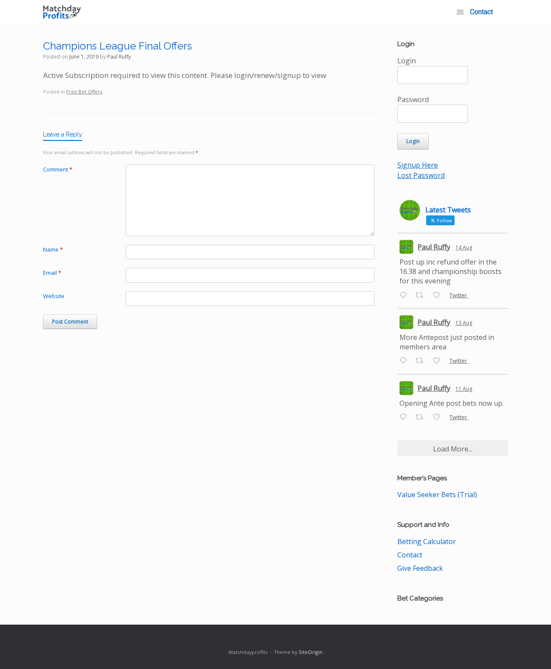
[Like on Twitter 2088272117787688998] (439, 295)
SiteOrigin (310, 652)
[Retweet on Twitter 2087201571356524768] (421, 417)
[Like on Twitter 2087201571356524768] (439, 417)
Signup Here (417, 165)
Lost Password (421, 175)
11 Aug (463, 388)
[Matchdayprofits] (62, 12)
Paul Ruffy (119, 56)
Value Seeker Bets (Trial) (437, 494)
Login (406, 60)
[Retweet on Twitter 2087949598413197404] (421, 361)
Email (52, 273)
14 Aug (463, 247)
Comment (57, 169)
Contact (481, 12)
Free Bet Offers (84, 91)
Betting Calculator (426, 541)
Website (54, 296)
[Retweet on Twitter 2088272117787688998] (421, 295)
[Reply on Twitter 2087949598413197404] (405, 361)
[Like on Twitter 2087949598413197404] (439, 361)
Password (413, 99)
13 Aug (463, 323)
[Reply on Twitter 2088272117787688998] (405, 295)
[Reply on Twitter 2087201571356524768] (405, 417)
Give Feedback (420, 568)
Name (53, 249)
